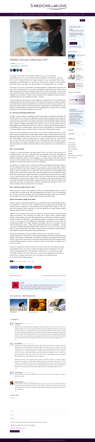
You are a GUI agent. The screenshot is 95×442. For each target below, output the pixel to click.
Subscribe (73, 43)
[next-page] (13, 315)
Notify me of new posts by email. (18, 428)
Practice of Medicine (29, 14)
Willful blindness (13, 312)
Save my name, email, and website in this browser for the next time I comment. (29, 422)
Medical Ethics (41, 14)
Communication (24, 65)
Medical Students (50, 14)
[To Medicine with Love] (47, 6)
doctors (15, 261)
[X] (14, 70)
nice (33, 261)
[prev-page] (11, 315)
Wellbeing (65, 14)
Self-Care (59, 14)
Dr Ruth (13, 63)
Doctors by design (33, 312)
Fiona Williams (18, 343)
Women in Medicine (75, 14)
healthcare (24, 261)
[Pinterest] (20, 70)
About (21, 14)
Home (16, 14)
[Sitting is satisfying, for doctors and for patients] (71, 76)
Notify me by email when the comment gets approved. (23, 425)
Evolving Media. (62, 440)
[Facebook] (11, 70)
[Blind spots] (57, 305)
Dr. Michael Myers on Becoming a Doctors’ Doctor (54, 275)
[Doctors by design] (38, 305)
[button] (83, 14)
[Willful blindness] (19, 305)
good (20, 261)
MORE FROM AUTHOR (29, 296)
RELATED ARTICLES (15, 296)
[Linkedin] (17, 70)
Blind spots (50, 312)
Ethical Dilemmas (72, 144)
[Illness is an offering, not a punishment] (71, 85)
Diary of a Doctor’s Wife (15, 275)
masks (29, 261)
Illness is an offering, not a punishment (79, 85)
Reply (16, 339)
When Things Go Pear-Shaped (75, 155)
